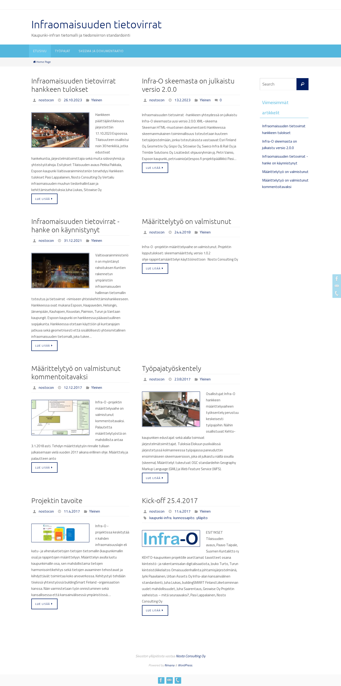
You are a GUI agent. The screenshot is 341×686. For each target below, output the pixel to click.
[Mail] (336, 286)
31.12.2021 (73, 240)
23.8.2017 (182, 379)
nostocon (46, 100)
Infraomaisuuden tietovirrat (96, 25)
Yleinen (96, 100)
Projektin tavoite (56, 500)
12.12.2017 (73, 387)
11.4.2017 (72, 511)
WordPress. (185, 665)
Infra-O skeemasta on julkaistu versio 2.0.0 (188, 85)
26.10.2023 (73, 100)
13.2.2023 (182, 100)
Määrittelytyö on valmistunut (186, 221)
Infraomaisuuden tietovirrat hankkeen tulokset (73, 85)
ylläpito (202, 517)
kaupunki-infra (160, 517)
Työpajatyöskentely (171, 368)
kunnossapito (183, 517)
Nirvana (169, 665)
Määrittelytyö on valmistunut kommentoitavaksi (76, 372)
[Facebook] (336, 278)
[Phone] (336, 293)
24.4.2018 (182, 232)
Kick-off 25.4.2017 (170, 500)
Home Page (43, 62)
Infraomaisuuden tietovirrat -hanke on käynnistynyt (75, 225)
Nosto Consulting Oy (190, 656)
